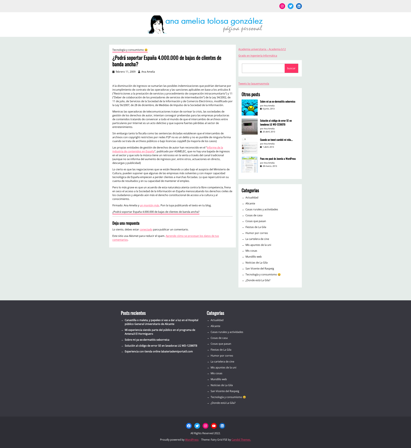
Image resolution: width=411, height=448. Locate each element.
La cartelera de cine (257, 239)
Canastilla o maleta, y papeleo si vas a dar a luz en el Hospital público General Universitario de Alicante (161, 322)
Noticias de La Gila (256, 262)
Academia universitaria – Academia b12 (262, 49)
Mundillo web (253, 256)
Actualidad (251, 197)
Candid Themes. (241, 439)
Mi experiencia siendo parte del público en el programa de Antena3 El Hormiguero (160, 332)
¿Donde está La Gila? (257, 280)
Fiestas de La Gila (255, 227)
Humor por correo (256, 233)
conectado (146, 229)
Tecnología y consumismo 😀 (130, 50)
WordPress (192, 439)
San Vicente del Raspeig (259, 268)
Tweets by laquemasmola (253, 83)
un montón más (149, 205)
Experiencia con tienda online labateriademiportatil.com (159, 351)
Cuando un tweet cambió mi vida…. (276, 140)
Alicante (250, 203)
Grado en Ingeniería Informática (257, 55)
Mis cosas (251, 250)
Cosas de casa (253, 215)
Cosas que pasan (255, 221)
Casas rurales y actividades (261, 209)
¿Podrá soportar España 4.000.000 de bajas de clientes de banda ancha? (155, 212)
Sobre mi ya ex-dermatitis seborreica (277, 101)
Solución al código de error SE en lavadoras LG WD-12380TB (276, 122)
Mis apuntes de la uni (258, 245)
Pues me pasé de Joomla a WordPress (278, 159)
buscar (291, 68)
